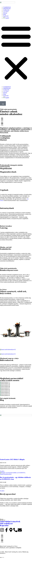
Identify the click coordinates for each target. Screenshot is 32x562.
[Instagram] (2, 530)
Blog (4, 14)
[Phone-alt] (15, 530)
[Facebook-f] (6, 530)
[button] (16, 52)
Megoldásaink (7, 8)
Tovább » (2, 471)
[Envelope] (20, 530)
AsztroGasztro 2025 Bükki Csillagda (12, 459)
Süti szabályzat (6, 523)
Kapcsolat (5, 16)
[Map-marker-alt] (11, 530)
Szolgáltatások (7, 7)
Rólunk (5, 13)
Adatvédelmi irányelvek (10, 521)
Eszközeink (6, 10)
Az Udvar (5, 11)
